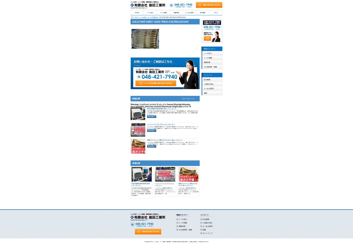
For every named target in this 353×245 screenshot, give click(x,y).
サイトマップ (208, 233)
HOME (137, 12)
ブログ (216, 12)
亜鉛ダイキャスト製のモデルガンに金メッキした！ (165, 140)
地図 (205, 93)
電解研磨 (176, 12)
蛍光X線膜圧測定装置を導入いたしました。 (162, 109)
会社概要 (202, 12)
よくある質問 (189, 12)
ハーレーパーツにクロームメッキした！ (161, 124)
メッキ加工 (150, 12)
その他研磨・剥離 (210, 67)
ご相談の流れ (209, 84)
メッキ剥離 (163, 12)
